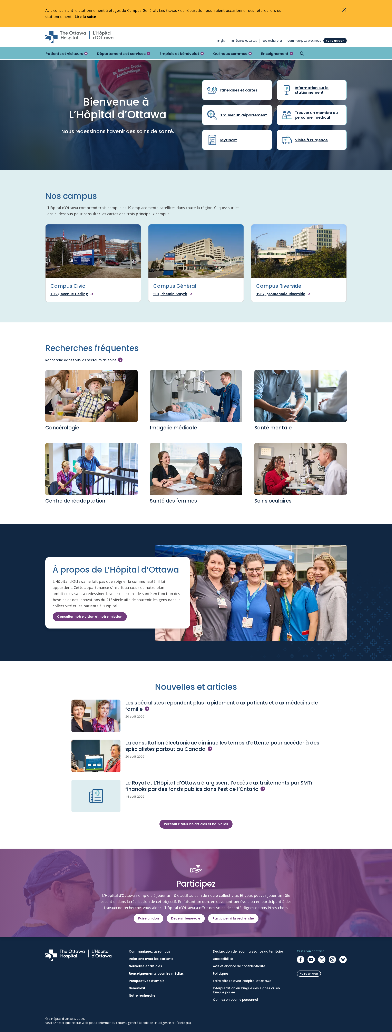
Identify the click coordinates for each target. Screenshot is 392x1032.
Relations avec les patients (151, 959)
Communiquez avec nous (304, 40)
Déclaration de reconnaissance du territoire (248, 952)
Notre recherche (142, 996)
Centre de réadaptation (75, 500)
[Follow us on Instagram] (332, 959)
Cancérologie (62, 427)
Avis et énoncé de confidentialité (239, 966)
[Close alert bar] (344, 9)
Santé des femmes (173, 500)
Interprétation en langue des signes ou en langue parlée (246, 990)
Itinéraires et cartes (244, 40)
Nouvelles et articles (145, 966)
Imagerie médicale (173, 427)
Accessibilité (223, 959)
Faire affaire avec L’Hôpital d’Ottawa (242, 981)
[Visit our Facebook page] (300, 959)
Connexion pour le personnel (235, 1000)
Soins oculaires (273, 500)
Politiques (221, 974)
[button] (66, 53)
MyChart (228, 140)
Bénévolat (137, 988)
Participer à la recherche (233, 918)
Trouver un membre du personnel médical (316, 115)
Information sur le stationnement (312, 90)
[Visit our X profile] (321, 959)
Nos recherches (272, 40)
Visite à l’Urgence (311, 140)
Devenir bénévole (185, 918)
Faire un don (335, 41)
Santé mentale (273, 427)
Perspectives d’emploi (147, 981)
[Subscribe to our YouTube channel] (311, 959)
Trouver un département (243, 115)
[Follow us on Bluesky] (343, 959)
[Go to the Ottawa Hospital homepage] (79, 37)
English (221, 40)
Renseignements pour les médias (156, 974)
